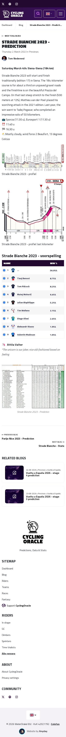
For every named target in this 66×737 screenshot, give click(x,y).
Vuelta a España (53, 469)
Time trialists (9, 647)
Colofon (55, 724)
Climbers (6, 635)
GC (3, 629)
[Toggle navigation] (60, 14)
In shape (6, 622)
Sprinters (6, 641)
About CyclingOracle (12, 671)
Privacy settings (10, 678)
